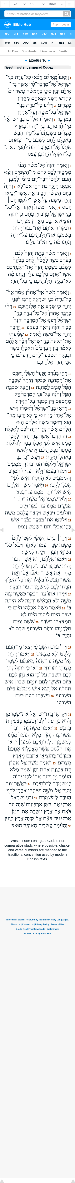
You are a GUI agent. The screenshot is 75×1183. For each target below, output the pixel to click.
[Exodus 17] (70, 539)
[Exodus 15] (5, 539)
